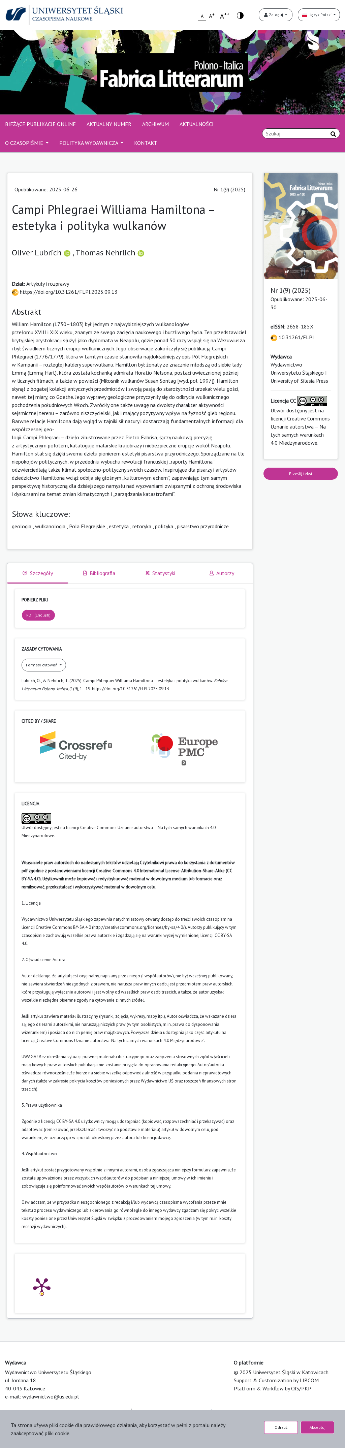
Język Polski (320, 14)
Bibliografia (102, 573)
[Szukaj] (333, 134)
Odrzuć (281, 1427)
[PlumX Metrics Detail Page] (42, 1286)
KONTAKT (145, 142)
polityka (164, 526)
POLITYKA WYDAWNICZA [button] (89, 142)
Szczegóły (41, 573)
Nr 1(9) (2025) (229, 189)
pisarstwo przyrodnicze (203, 526)
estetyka (119, 526)
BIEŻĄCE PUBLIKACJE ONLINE (40, 124)
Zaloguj (276, 14)
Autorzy (225, 573)
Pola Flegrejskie (87, 526)
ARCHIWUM (155, 124)
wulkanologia (50, 526)
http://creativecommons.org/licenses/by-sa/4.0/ (139, 927)
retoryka (141, 526)
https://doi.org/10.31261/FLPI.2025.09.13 (68, 291)
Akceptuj (317, 1427)
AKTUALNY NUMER (109, 124)
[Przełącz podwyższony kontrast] (240, 15)
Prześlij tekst (300, 473)
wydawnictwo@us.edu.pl (50, 1396)
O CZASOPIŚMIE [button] (24, 142)
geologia (21, 526)
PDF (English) (38, 615)
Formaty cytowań (42, 664)
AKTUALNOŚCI (197, 124)
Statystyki (163, 573)
